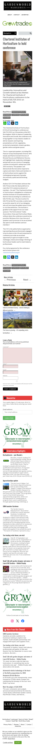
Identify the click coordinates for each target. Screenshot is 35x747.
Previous (10, 279)
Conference (15, 115)
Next (27, 279)
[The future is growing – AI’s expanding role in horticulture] (17, 328)
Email (5, 370)
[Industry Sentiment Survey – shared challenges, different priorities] (17, 305)
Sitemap (16, 724)
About (9, 14)
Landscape (14, 719)
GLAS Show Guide (24, 721)
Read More (11, 738)
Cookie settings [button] (8, 742)
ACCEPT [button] (17, 742)
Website (5, 375)
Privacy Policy (8, 724)
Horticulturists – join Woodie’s (12, 455)
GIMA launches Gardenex (10, 506)
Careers (8, 721)
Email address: (8, 409)
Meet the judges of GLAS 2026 (12, 687)
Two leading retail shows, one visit (14, 535)
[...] (31, 476)
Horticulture (24, 115)
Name (5, 364)
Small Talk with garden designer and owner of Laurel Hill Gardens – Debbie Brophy (17, 562)
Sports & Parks (23, 719)
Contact (17, 14)
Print (6, 106)
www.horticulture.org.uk (11, 252)
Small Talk (15, 721)
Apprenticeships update (10, 480)
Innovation (6, 117)
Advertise (24, 14)
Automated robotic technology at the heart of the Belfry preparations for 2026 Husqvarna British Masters (16, 673)
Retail (30, 719)
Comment (6, 347)
